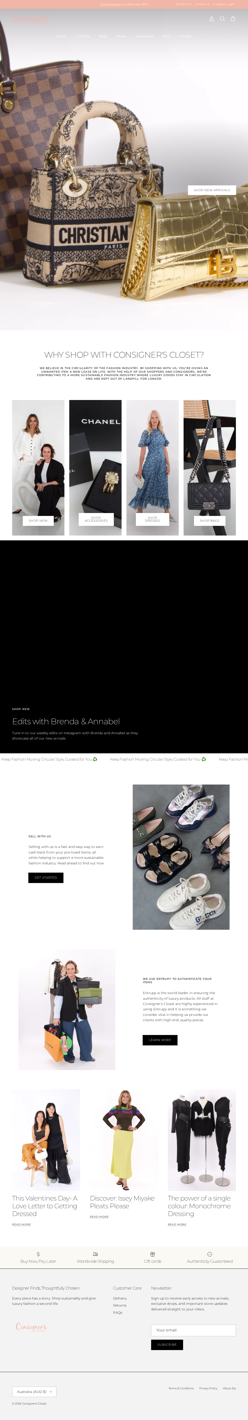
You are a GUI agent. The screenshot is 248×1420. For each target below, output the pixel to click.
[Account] (211, 19)
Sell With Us (184, 4)
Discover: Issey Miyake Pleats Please (122, 1202)
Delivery (120, 1298)
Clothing (83, 36)
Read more (21, 1224)
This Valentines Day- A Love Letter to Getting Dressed (44, 1206)
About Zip (229, 1388)
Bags (103, 36)
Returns (119, 1305)
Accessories (144, 36)
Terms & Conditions (181, 1388)
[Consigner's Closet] (31, 19)
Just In (61, 36)
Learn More (160, 1040)
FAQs (117, 1312)
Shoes (121, 36)
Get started (46, 877)
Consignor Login (224, 4)
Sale (166, 36)
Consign (185, 36)
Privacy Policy (208, 1388)
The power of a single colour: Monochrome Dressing (199, 1206)
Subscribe (167, 1344)
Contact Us (202, 4)
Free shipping (110, 4)
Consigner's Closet (34, 1403)
